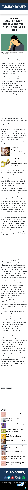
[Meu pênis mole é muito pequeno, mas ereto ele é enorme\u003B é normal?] (3, 425)
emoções (3, 388)
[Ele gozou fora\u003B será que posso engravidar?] (3, 452)
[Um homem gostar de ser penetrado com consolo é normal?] (3, 447)
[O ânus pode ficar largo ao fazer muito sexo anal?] (3, 420)
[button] (20, 484)
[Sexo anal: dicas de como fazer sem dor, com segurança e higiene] (3, 458)
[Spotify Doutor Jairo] (23, 478)
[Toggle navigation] (25, 12)
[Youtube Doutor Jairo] (12, 478)
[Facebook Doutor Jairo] (5, 478)
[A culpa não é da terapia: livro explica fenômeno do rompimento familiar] (3, 441)
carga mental (9, 388)
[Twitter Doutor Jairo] (8, 478)
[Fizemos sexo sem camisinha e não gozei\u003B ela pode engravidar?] (3, 463)
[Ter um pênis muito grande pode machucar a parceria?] (3, 431)
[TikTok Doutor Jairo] (16, 478)
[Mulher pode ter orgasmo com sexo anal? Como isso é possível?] (3, 436)
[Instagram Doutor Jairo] (19, 478)
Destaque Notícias (14, 18)
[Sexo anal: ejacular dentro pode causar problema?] (3, 414)
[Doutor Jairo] (14, 6)
